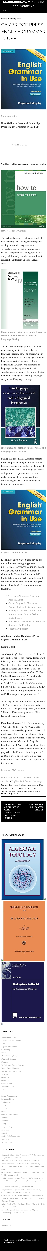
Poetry (3, 1123)
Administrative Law (8, 1037)
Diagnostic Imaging (8, 1059)
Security (4, 1133)
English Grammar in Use (14, 552)
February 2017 (7, 1225)
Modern (4, 1108)
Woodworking (6, 1142)
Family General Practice (10, 1068)
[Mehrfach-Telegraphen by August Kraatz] (24, 960)
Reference (5, 1130)
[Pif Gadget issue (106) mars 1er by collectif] (2, 960)
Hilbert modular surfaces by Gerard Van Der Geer (20, 1160)
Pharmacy (5, 1120)
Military (4, 1105)
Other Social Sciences (9, 1114)
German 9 (5, 1080)
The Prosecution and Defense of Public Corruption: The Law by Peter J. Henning (12, 811)
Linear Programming (9, 1096)
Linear (3, 1092)
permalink (14, 793)
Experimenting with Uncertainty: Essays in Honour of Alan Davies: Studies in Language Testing (23, 335)
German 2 (5, 1077)
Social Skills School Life (10, 1136)
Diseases (4, 1062)
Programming (6, 1127)
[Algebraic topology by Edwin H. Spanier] (22, 899)
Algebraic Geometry (9, 1046)
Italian (3, 1089)
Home (5, 10)
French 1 (4, 1074)
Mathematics (6, 1102)
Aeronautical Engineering (11, 1040)
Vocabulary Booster (18, 628)
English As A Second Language (29, 791)
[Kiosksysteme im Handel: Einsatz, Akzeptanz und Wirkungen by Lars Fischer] (22, 1022)
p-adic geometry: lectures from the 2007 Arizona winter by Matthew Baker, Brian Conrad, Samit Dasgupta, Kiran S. (22, 1181)
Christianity (5, 1049)
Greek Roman (6, 1083)
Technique (5, 1139)
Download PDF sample (12, 770)
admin (19, 19)
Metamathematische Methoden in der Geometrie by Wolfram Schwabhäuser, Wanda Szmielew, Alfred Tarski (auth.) (22, 1166)
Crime (3, 1052)
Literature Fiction (7, 1099)
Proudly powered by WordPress (14, 1240)
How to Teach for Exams (13, 230)
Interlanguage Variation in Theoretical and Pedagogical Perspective (23, 449)
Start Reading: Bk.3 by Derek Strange (35, 807)
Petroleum (5, 1117)
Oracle (3, 1111)
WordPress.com (9, 1242)
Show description (9, 116)
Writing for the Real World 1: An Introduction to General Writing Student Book (24, 614)
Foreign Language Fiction (11, 1071)
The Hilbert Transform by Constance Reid (17, 1186)
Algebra (4, 1043)
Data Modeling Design (9, 1055)
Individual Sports (7, 1086)
